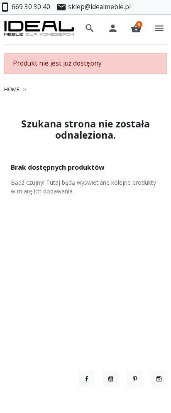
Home (12, 89)
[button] (89, 28)
